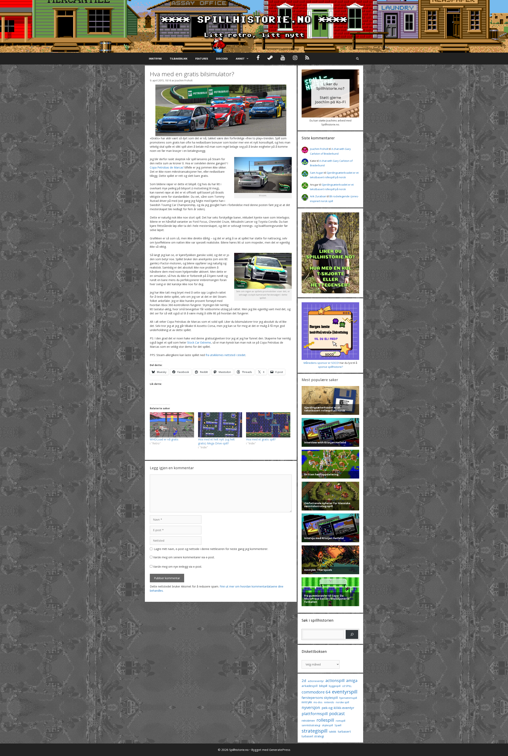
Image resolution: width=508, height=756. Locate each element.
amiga (351, 680)
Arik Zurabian (318, 196)
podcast (337, 713)
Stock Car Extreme (199, 342)
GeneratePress (279, 750)
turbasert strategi (313, 736)
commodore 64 (316, 692)
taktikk (332, 731)
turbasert (344, 731)
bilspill (323, 686)
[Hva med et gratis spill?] (268, 424)
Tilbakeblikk (178, 58)
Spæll (338, 725)
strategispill (314, 730)
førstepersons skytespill (320, 697)
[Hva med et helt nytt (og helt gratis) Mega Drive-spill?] (220, 424)
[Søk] (352, 634)
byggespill (335, 686)
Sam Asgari (316, 172)
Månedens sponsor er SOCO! (321, 363)
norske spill (342, 702)
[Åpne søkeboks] (357, 59)
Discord (222, 58)
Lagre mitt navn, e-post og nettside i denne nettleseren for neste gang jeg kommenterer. (211, 549)
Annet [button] (240, 58)
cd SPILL (347, 686)
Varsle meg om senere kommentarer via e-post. (184, 557)
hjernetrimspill (348, 698)
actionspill (334, 680)
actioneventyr (316, 681)
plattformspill (315, 713)
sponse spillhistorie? (330, 367)
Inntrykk (155, 58)
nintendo (329, 702)
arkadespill (310, 686)
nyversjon (311, 707)
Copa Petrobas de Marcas (166, 167)
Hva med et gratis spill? (261, 439)
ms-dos (318, 702)
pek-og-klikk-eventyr (338, 707)
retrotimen (308, 720)
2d (304, 680)
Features (201, 58)
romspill (340, 720)
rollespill (325, 720)
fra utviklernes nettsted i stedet (225, 355)
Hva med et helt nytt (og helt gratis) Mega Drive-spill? (216, 441)
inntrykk (307, 702)
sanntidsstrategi (311, 725)
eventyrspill (344, 691)
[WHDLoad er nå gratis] (172, 424)
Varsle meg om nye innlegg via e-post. (177, 566)
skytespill (327, 725)
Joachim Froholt (183, 80)
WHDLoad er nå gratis (164, 439)
